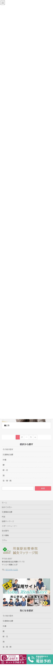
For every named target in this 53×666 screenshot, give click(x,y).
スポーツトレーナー (9, 526)
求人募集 (5, 535)
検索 (43, 488)
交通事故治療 (8, 454)
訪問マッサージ (8, 521)
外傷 (4, 460)
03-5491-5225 (11, 570)
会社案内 (5, 531)
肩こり (6, 425)
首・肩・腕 (7, 480)
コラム (4, 540)
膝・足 (5, 470)
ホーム (4, 502)
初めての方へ (7, 507)
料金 (3, 516)
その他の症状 (8, 449)
